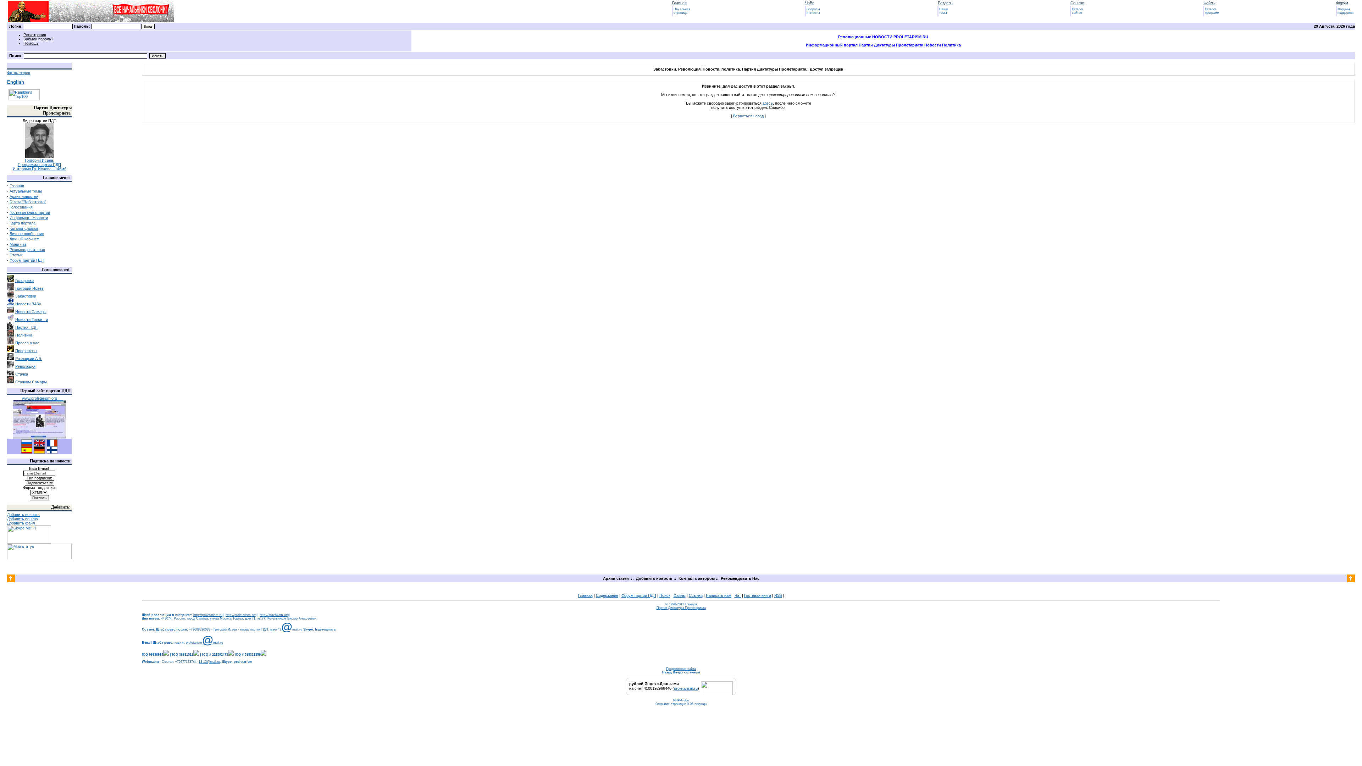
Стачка (21, 374)
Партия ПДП (26, 327)
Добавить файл (21, 523)
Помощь (31, 43)
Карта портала (22, 223)
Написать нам (718, 595)
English (15, 82)
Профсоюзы (26, 351)
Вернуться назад (748, 116)
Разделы (945, 3)
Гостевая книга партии (30, 212)
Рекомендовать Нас (740, 578)
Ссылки (1077, 3)
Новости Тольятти (31, 319)
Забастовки (25, 296)
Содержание (607, 595)
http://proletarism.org (241, 615)
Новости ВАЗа (28, 304)
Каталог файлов (24, 228)
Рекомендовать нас (27, 250)
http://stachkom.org (274, 615)
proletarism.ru (686, 688)
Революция (25, 366)
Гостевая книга (757, 595)
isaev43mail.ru (286, 629)
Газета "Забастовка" (28, 202)
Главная (679, 3)
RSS (778, 595)
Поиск (664, 595)
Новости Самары (30, 312)
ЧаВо (809, 3)
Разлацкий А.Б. (28, 358)
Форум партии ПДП (27, 260)
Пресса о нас (27, 343)
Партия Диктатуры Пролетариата (681, 608)
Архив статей (616, 578)
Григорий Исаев (29, 288)
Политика (23, 335)
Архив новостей (24, 196)
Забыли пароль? (38, 39)
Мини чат (18, 244)
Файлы (1209, 3)
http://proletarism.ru (207, 615)
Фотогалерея (18, 73)
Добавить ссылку (22, 519)
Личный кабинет (24, 239)
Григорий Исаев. (39, 160)
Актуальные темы (26, 191)
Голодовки (24, 280)
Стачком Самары (31, 382)
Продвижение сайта (681, 669)
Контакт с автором (696, 578)
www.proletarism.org (39, 398)
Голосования (21, 207)
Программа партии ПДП (39, 164)
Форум (1342, 3)
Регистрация (34, 35)
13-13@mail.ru (209, 662)
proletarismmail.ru (204, 642)
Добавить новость (23, 514)
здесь (768, 103)
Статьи (16, 255)
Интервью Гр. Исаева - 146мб (39, 169)
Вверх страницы (686, 672)
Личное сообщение (27, 234)
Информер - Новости (29, 218)
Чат (738, 595)
